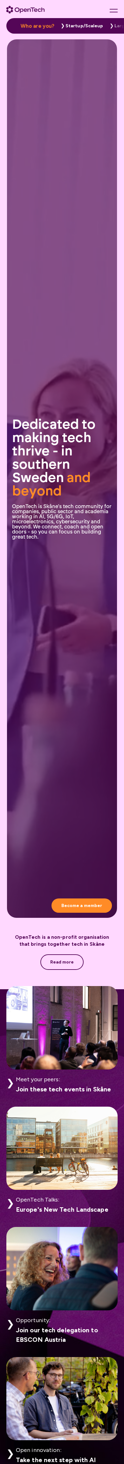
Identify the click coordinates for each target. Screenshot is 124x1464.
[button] (80, 26)
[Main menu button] (114, 10)
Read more (62, 962)
